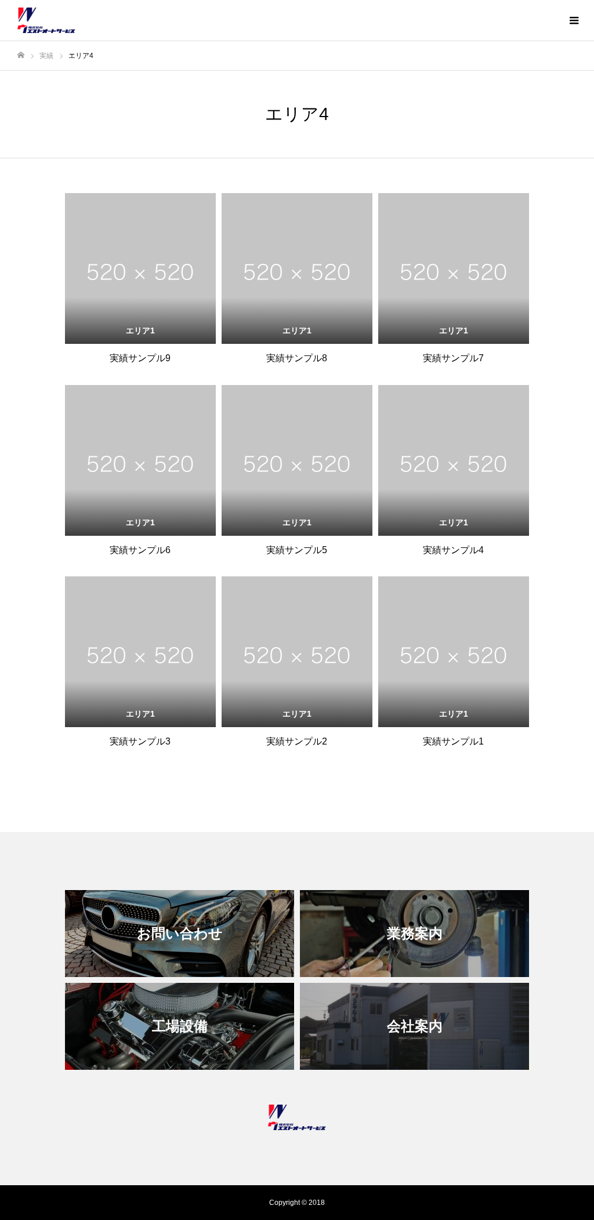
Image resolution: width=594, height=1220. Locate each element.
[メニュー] (573, 20)
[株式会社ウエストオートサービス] (46, 20)
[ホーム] (20, 55)
